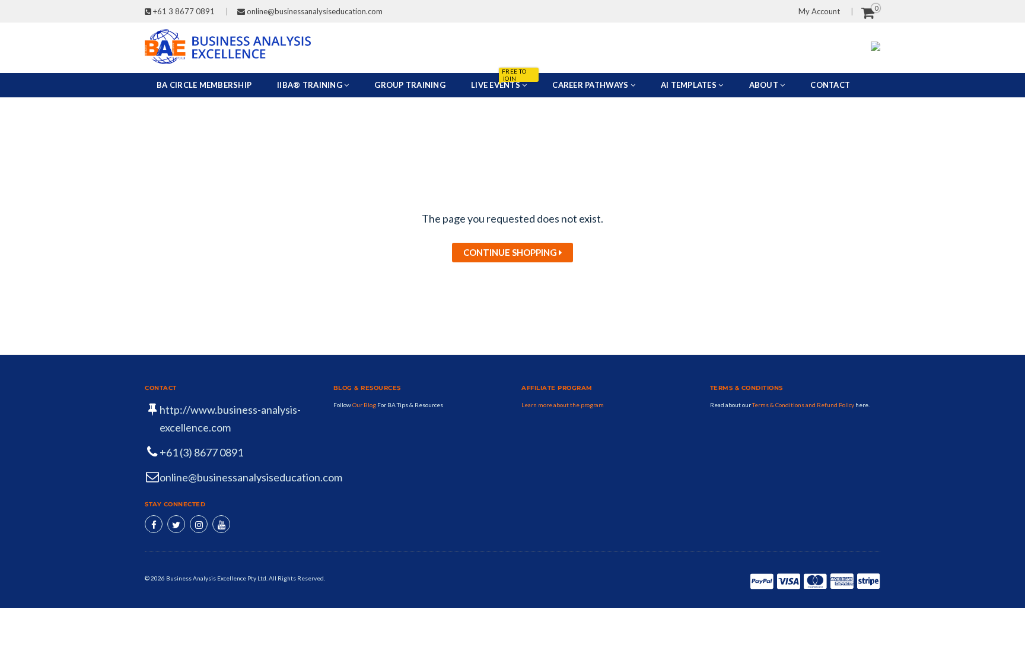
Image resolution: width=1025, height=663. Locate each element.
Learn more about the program (562, 404)
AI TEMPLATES (689, 85)
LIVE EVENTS (498, 81)
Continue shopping (511, 252)
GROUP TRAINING (409, 85)
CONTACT (830, 85)
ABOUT (765, 85)
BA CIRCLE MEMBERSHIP (204, 85)
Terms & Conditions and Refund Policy (803, 404)
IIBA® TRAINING (310, 85)
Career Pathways (591, 85)
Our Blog (364, 404)
